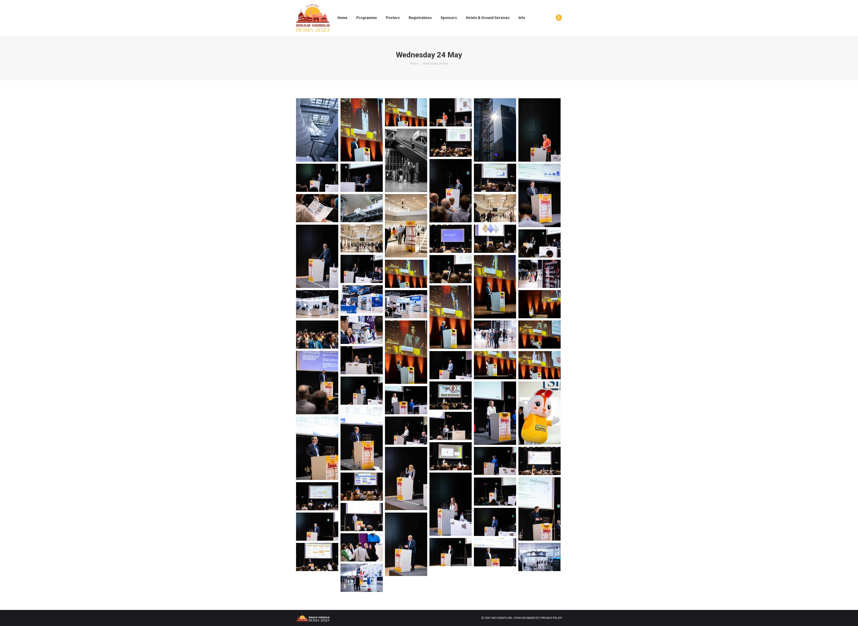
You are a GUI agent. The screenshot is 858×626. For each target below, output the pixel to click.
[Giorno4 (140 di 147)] (539, 557)
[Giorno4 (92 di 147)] (406, 478)
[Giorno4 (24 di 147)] (317, 256)
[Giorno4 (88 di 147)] (450, 456)
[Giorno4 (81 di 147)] (450, 426)
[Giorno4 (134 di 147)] (450, 552)
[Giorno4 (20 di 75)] (406, 226)
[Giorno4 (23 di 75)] (495, 208)
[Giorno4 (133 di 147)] (362, 547)
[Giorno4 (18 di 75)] (362, 208)
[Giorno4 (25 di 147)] (450, 239)
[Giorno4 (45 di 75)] (539, 304)
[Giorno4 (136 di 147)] (495, 552)
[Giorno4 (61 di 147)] (450, 365)
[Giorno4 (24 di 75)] (362, 238)
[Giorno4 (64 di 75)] (539, 365)
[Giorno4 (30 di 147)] (539, 243)
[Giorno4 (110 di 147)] (495, 491)
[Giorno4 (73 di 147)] (495, 413)
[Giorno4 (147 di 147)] (317, 130)
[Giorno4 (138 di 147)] (317, 557)
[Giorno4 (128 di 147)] (406, 544)
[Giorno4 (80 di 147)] (362, 438)
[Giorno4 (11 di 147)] (450, 143)
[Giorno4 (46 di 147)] (362, 330)
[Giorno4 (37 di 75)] (495, 286)
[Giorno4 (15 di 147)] (495, 178)
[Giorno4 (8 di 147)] (539, 130)
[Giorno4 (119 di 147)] (362, 517)
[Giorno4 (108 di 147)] (539, 509)
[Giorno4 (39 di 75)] (406, 274)
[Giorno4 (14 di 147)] (317, 178)
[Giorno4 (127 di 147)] (317, 527)
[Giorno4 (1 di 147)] (362, 129)
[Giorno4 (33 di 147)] (450, 269)
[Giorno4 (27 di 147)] (495, 239)
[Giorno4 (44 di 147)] (406, 304)
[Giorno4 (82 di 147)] (317, 448)
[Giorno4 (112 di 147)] (317, 496)
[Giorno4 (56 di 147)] (362, 360)
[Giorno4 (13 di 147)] (362, 178)
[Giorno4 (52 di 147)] (495, 334)
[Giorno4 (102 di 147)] (450, 504)
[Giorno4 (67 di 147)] (450, 395)
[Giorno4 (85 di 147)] (406, 431)
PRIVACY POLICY (551, 618)
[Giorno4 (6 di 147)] (450, 112)
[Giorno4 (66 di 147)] (362, 391)
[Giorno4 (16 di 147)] (539, 195)
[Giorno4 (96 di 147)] (495, 461)
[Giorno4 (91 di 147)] (539, 461)
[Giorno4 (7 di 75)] (495, 130)
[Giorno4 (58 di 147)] (317, 382)
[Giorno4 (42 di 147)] (317, 304)
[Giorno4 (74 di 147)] (406, 400)
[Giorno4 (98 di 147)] (362, 487)
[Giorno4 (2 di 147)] (406, 112)
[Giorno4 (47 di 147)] (317, 334)
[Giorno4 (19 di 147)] (317, 208)
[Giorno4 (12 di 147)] (450, 190)
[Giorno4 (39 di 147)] (539, 274)
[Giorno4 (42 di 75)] (450, 317)
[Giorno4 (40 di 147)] (362, 299)
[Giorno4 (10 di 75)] (406, 160)
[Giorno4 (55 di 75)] (539, 334)
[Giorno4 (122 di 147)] (495, 522)
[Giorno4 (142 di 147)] (362, 578)
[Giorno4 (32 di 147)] (362, 269)
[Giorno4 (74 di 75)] (539, 413)
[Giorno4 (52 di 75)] (406, 352)
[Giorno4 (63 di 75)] (495, 365)
